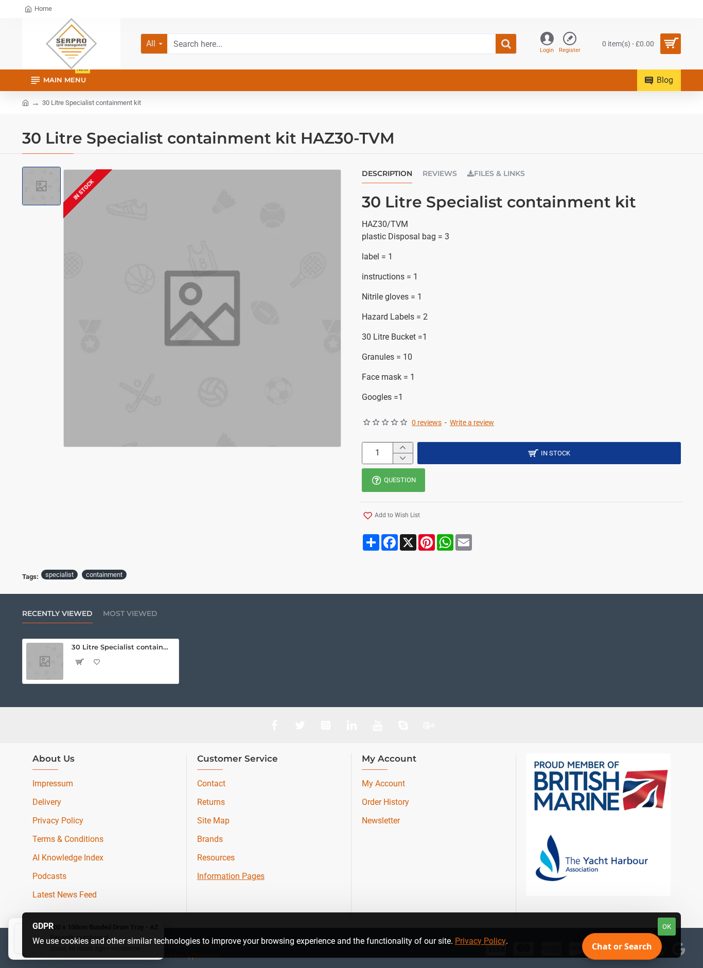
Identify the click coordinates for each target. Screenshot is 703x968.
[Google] (428, 725)
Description (387, 173)
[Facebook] (274, 725)
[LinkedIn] (351, 725)
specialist (59, 574)
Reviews (440, 173)
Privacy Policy (480, 941)
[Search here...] (506, 44)
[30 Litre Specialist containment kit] (44, 661)
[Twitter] (300, 725)
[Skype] (403, 725)
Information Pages (231, 876)
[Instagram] (325, 725)
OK (666, 926)
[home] (25, 102)
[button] (391, 515)
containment (104, 574)
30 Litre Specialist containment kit (123, 647)
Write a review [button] (472, 422)
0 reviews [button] (427, 422)
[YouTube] (377, 725)
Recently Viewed (57, 613)
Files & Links (499, 173)
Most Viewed (130, 613)
